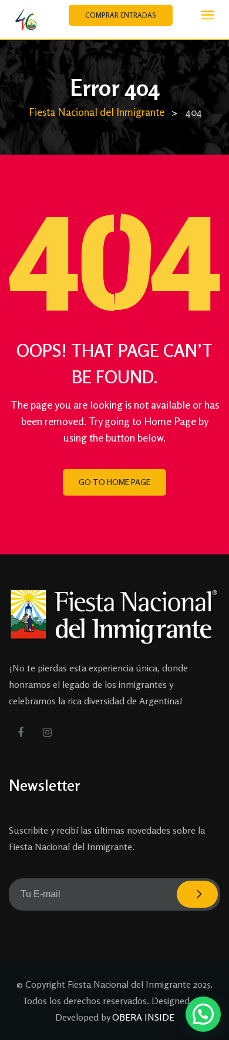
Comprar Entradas (120, 15)
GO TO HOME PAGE (114, 482)
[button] (203, 1014)
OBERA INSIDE (143, 1017)
